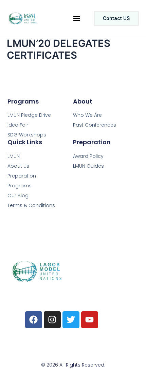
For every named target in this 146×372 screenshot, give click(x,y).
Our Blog (18, 195)
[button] (76, 18)
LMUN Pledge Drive (29, 115)
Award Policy (88, 156)
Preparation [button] (21, 175)
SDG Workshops (26, 134)
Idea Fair (17, 125)
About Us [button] (18, 166)
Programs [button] (19, 185)
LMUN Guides (88, 166)
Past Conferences (94, 125)
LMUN (13, 156)
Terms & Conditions (31, 205)
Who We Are (87, 115)
